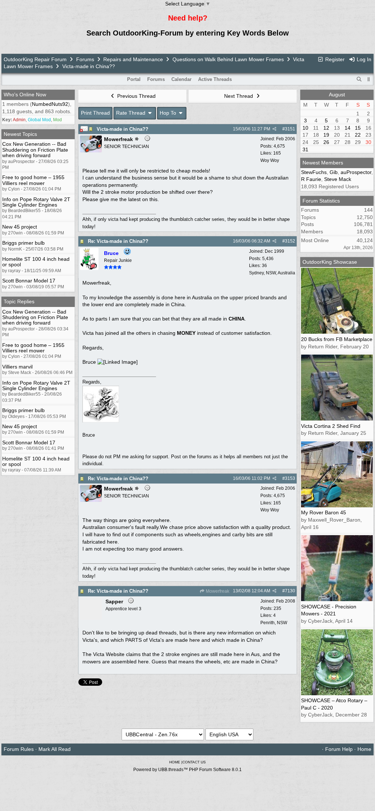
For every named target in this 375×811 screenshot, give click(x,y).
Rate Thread (131, 113)
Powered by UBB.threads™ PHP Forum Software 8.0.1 (187, 769)
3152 (290, 241)
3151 (290, 129)
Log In (363, 59)
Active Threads (215, 79)
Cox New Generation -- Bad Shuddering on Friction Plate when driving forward (35, 149)
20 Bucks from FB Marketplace (336, 339)
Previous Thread (136, 96)
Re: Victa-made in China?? (118, 241)
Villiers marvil (17, 367)
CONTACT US (194, 762)
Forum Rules (19, 749)
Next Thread (239, 96)
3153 (290, 478)
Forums (85, 59)
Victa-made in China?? (122, 129)
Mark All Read (54, 749)
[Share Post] (274, 129)
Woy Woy (269, 160)
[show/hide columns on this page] (368, 79)
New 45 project (19, 227)
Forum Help (339, 749)
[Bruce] (89, 268)
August (337, 94)
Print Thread (95, 113)
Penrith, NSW (273, 622)
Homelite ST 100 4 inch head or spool (36, 261)
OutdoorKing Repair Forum (35, 59)
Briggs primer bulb (23, 243)
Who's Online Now (25, 94)
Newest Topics (20, 134)
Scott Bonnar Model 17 (28, 281)
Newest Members (322, 163)
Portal (134, 79)
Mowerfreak (217, 591)
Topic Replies (19, 301)
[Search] (359, 79)
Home (364, 749)
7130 (290, 590)
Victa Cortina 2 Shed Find (330, 426)
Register (334, 59)
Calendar (181, 79)
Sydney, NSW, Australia (272, 272)
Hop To (169, 113)
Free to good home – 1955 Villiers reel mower (33, 180)
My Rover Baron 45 (323, 512)
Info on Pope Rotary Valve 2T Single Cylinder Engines (36, 202)
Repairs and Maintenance (133, 59)
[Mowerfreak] (91, 150)
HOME (174, 762)
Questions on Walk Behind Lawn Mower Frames (228, 59)
